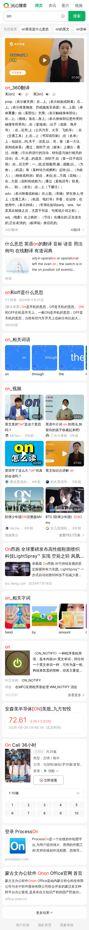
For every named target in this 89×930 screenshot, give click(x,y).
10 (77, 813)
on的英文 (62, 29)
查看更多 (74, 695)
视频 (79, 5)
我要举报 (66, 925)
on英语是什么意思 (35, 29)
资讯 (52, 5)
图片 (65, 5)
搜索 (77, 16)
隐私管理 (44, 925)
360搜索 (16, 5)
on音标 (81, 29)
